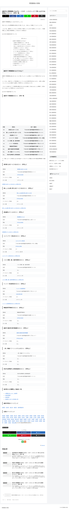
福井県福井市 (21, 407)
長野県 (5, 421)
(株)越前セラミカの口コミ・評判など (21, 47)
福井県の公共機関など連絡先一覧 (20, 61)
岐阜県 (27, 415)
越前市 (3, 407)
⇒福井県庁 (7, 397)
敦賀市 (15, 407)
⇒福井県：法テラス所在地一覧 (11, 399)
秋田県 (8, 419)
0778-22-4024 (20, 317)
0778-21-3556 (19, 246)
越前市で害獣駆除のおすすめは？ (19, 40)
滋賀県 (42, 417)
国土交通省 (51, 180)
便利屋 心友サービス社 (22, 169)
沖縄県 (19, 415)
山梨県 (38, 417)
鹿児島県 (4, 419)
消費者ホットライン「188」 (55, 166)
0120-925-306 (19, 294)
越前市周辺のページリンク (19, 63)
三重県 (27, 417)
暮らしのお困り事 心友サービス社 (24, 193)
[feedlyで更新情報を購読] (23, 442)
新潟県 (12, 419)
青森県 (21, 419)
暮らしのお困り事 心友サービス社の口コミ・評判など (24, 46)
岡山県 (15, 415)
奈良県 (28, 421)
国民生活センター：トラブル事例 (56, 160)
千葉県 (32, 419)
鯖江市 (11, 407)
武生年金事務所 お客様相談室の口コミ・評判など (23, 60)
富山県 (32, 421)
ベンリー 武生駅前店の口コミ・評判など (22, 53)
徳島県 (21, 421)
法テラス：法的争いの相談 (55, 163)
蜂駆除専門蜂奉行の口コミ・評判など (21, 54)
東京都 (17, 421)
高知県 (15, 417)
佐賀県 (19, 417)
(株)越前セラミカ (21, 216)
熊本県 (42, 415)
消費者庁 (51, 186)
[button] (41, 16)
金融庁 (50, 183)
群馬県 (3, 417)
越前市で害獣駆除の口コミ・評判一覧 (21, 42)
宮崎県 (30, 415)
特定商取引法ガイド (53, 169)
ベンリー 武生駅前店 (20, 288)
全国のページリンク (18, 65)
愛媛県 (7, 415)
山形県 (30, 417)
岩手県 (23, 415)
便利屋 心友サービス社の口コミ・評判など (22, 44)
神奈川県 (17, 419)
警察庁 (50, 189)
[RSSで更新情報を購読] (25, 442)
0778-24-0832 (20, 222)
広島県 (7, 417)
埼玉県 (23, 417)
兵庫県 (5, 422)
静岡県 (25, 419)
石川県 (28, 419)
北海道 (9, 422)
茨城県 (11, 415)
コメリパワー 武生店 (20, 240)
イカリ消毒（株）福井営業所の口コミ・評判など (23, 51)
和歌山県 (14, 422)
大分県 (40, 419)
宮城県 (34, 415)
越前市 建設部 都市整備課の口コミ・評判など (23, 56)
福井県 (36, 421)
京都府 (38, 415)
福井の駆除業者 (5, 427)
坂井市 (7, 407)
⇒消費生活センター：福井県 (11, 393)
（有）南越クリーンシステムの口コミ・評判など (23, 58)
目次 (22, 38)
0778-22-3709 (20, 338)
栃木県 (25, 421)
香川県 (11, 417)
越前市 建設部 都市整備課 (22, 332)
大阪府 (36, 419)
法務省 (50, 177)
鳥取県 (9, 421)
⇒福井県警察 (7, 395)
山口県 (34, 417)
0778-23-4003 (20, 174)
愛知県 (3, 415)
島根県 (13, 421)
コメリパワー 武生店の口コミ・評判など (22, 49)
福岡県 (40, 421)
